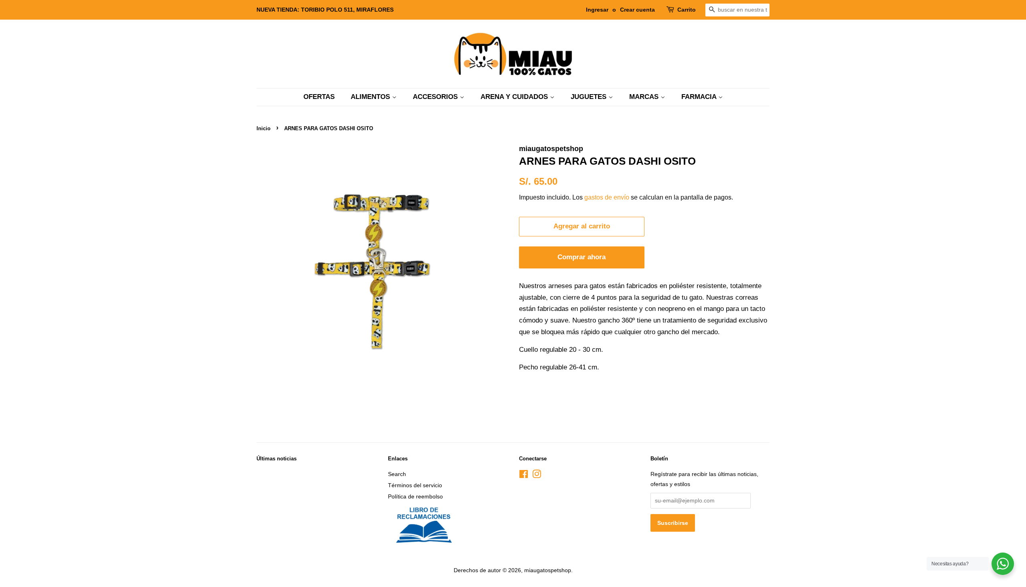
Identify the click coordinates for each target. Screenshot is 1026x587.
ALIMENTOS (371, 97)
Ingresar (597, 9)
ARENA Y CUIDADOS (515, 97)
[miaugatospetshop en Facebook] (523, 475)
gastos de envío (606, 197)
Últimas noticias (276, 459)
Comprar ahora (581, 257)
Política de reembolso (415, 496)
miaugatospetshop (547, 570)
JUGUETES (589, 97)
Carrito (686, 9)
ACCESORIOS (436, 97)
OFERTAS (319, 97)
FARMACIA (699, 97)
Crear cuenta (637, 9)
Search (397, 474)
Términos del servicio (415, 485)
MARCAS (644, 97)
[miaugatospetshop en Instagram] (536, 475)
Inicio (263, 128)
